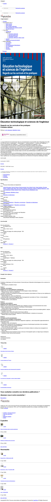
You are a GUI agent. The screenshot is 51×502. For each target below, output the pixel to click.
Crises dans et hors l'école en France (7, 351)
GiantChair (35, 500)
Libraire (7, 39)
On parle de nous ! (10, 29)
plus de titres (4, 446)
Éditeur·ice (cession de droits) (13, 40)
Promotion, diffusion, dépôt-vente (16, 37)
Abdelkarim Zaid (34, 190)
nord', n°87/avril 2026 (4, 492)
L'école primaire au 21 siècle (6, 360)
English (5, 3)
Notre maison (9, 24)
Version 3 (11, 244)
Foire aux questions (7, 414)
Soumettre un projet (13, 36)
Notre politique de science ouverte (14, 27)
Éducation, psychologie (20, 202)
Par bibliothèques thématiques (13, 45)
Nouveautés (8, 42)
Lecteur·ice (8, 31)
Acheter (2, 163)
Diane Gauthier (39, 187)
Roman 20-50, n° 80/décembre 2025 (7, 458)
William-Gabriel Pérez (16, 190)
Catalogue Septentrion (8, 202)
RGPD (4, 417)
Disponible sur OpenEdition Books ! (18, 134)
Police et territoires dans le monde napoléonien (9, 429)
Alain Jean (16, 188)
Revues (7, 47)
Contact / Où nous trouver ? (9, 412)
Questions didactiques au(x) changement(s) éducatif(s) (10, 369)
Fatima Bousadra (7, 187)
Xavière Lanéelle (23, 188)
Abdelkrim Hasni (16, 130)
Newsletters (3, 398)
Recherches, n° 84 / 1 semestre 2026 (7, 469)
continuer (6, 408)
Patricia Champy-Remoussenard (18, 187)
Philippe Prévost (26, 190)
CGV (4, 415)
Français (2, 1)
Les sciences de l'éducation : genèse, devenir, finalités (10, 378)
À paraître (8, 44)
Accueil (5, 21)
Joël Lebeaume (8, 130)
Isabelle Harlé (10, 188)
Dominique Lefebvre (32, 188)
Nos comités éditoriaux (11, 26)
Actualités (8, 49)
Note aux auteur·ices (13, 35)
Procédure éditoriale (13, 34)
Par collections (9, 46)
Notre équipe (9, 25)
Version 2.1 (5, 244)
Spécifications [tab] (6, 174)
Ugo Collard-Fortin (31, 187)
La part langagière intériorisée (6, 387)
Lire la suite (3, 158)
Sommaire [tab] (5, 177)
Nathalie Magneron (41, 188)
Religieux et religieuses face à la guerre (8, 440)
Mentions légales (7, 416)
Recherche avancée (20, 8)
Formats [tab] (5, 176)
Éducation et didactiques (9, 195)
